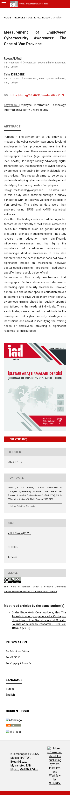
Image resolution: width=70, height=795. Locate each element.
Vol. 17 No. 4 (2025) (39, 17)
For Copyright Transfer (19, 663)
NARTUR (25, 757)
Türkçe (10, 688)
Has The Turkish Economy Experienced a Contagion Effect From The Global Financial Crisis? (39, 616)
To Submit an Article (17, 651)
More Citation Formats (22, 506)
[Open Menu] (4, 4)
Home (7, 17)
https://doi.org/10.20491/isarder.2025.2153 (37, 95)
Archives (19, 17)
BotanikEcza (18, 761)
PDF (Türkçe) (18, 439)
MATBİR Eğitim (29, 769)
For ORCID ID (13, 657)
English (10, 694)
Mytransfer (17, 765)
